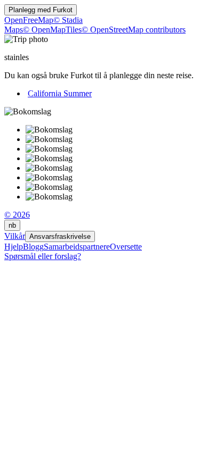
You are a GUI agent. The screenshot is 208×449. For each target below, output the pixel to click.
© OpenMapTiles (52, 29)
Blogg (33, 246)
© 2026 (17, 214)
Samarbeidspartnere (77, 246)
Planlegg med (41, 10)
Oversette (126, 246)
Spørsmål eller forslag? (42, 256)
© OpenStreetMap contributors (134, 29)
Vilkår (14, 235)
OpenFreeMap (28, 19)
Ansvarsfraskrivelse (60, 236)
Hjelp (13, 246)
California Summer (60, 93)
